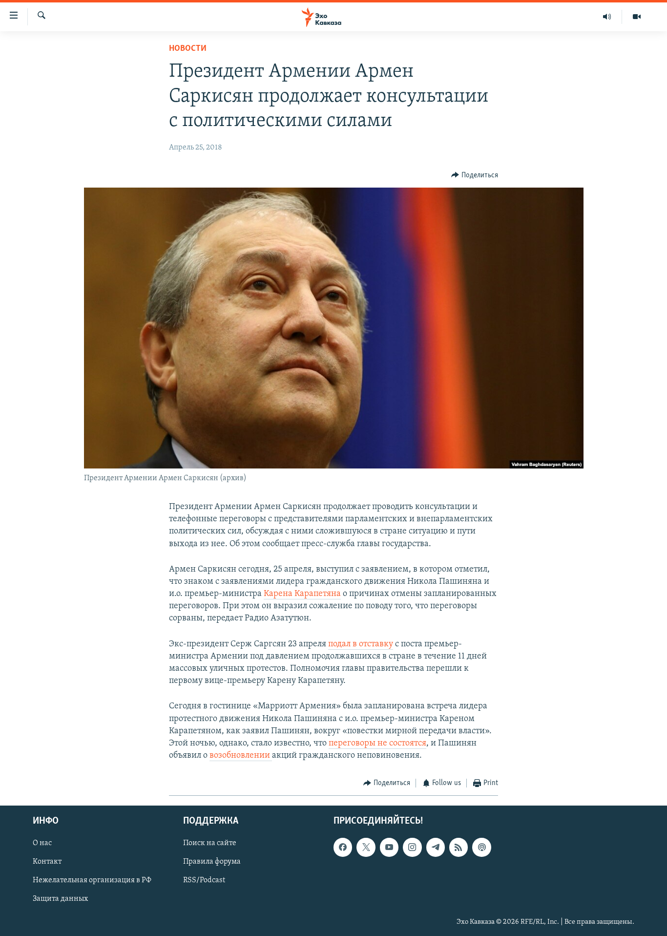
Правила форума (212, 862)
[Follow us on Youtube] (389, 847)
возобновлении (240, 755)
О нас (42, 843)
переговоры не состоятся (377, 743)
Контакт (47, 862)
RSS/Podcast (204, 880)
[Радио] (607, 16)
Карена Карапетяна (302, 594)
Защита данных (60, 899)
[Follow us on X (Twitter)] (365, 847)
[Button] (474, 175)
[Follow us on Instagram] (412, 847)
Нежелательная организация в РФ (92, 880)
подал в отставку (360, 644)
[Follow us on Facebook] (343, 847)
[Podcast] (481, 847)
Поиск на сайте (209, 843)
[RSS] (458, 847)
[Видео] (636, 16)
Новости (188, 48)
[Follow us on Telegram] (435, 847)
